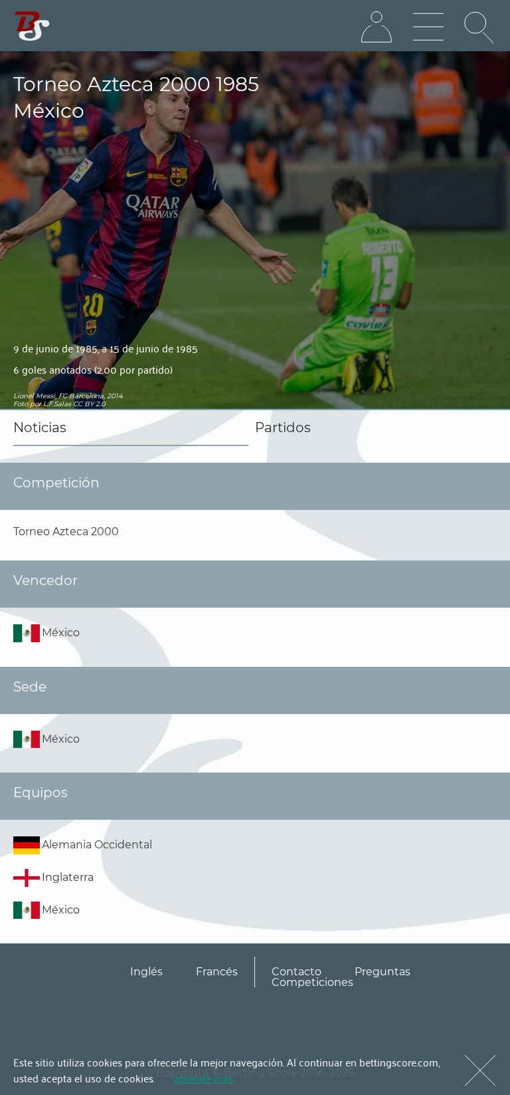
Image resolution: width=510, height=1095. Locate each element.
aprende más (203, 1077)
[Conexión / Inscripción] (376, 27)
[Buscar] (480, 27)
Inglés (146, 971)
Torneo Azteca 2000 (66, 531)
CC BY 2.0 (89, 404)
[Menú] (428, 27)
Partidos (283, 427)
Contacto (296, 971)
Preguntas (382, 971)
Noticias (39, 427)
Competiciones (312, 982)
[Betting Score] (32, 26)
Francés (217, 971)
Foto (20, 404)
